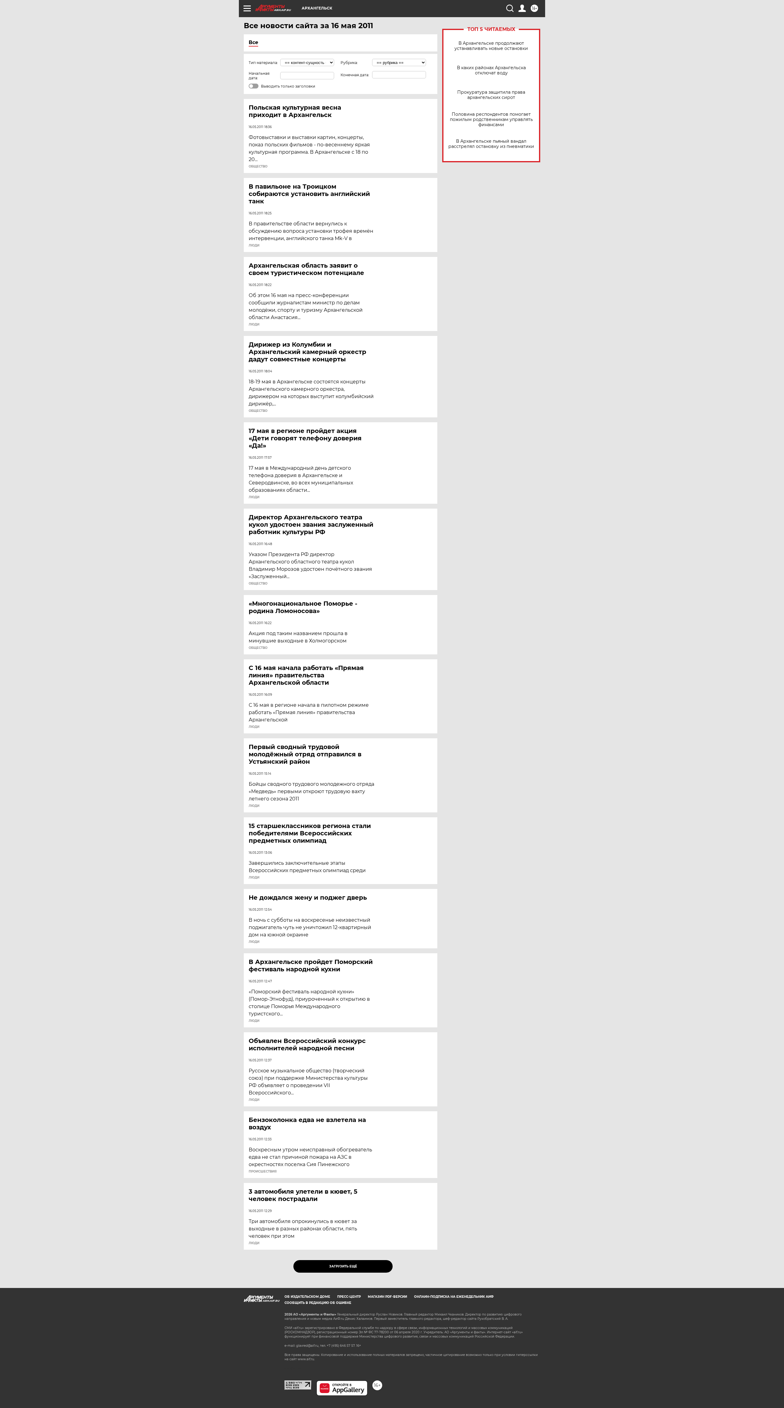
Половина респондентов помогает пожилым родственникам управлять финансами (491, 119)
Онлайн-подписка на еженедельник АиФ (454, 1297)
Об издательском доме (307, 1297)
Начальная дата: (259, 75)
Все (253, 42)
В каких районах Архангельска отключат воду (491, 70)
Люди (254, 245)
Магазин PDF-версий (387, 1297)
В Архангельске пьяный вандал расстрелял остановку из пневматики (491, 144)
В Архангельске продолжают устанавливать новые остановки (491, 46)
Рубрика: (349, 62)
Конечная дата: (355, 75)
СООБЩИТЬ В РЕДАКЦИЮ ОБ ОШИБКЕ (318, 1303)
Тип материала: (263, 62)
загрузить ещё (343, 1266)
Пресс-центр (349, 1297)
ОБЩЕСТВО (258, 166)
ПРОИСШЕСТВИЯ (263, 1171)
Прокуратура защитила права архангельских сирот (491, 95)
